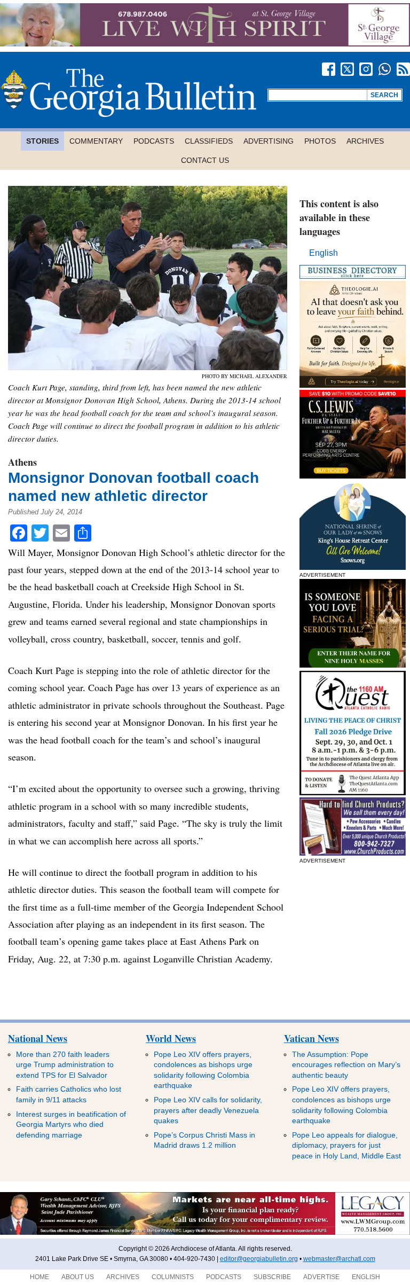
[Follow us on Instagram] (366, 69)
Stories (42, 141)
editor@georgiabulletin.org (259, 1259)
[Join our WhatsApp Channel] (384, 69)
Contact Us (205, 160)
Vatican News (311, 1038)
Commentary (96, 141)
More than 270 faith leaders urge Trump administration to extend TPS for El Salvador (65, 1064)
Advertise (321, 1277)
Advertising (268, 141)
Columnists (173, 1277)
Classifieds (209, 141)
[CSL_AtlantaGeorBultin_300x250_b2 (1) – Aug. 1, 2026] (352, 475)
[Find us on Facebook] (328, 69)
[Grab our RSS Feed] (403, 69)
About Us (77, 1277)
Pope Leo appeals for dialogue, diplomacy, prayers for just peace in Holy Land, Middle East (346, 1145)
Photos (320, 141)
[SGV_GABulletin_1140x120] (205, 43)
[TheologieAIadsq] (352, 384)
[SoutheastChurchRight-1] (352, 852)
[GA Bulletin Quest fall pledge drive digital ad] (352, 792)
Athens (22, 462)
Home (39, 1277)
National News (37, 1038)
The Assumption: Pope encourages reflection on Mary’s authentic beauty (346, 1064)
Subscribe (272, 1277)
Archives (365, 141)
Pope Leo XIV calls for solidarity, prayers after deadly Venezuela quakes (208, 1110)
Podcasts (153, 141)
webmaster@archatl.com (339, 1259)
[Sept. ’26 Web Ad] (352, 566)
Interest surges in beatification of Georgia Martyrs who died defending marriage (71, 1124)
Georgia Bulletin (128, 92)
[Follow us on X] (347, 69)
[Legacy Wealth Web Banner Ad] (205, 1232)
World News (171, 1038)
